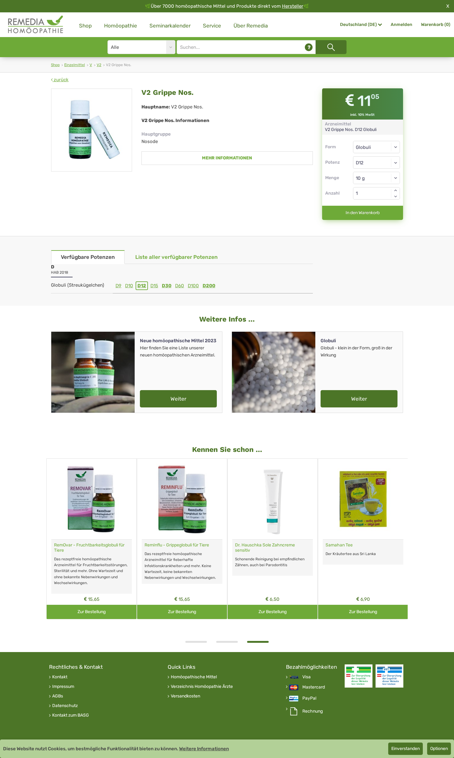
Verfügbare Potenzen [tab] (88, 257)
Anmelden (401, 24)
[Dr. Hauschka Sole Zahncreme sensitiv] (272, 499)
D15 (154, 285)
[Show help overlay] (309, 47)
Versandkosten (185, 696)
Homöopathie (120, 26)
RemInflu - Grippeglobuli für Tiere (177, 545)
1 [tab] (196, 642)
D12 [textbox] (360, 163)
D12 (141, 285)
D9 (118, 285)
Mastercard (313, 687)
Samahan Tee (339, 545)
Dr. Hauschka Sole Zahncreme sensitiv (265, 547)
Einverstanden (405, 748)
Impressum (63, 686)
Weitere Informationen (204, 749)
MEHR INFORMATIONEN (227, 158)
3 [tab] (258, 642)
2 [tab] (227, 642)
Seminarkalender (170, 26)
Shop (85, 26)
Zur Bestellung (92, 611)
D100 (193, 285)
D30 (166, 285)
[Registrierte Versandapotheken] (358, 676)
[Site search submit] (331, 47)
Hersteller (292, 6)
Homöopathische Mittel (194, 677)
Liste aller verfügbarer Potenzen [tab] (176, 257)
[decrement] (395, 196)
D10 (129, 285)
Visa (306, 677)
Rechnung (312, 711)
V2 (99, 65)
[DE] (35, 24)
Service (212, 26)
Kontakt (59, 677)
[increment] (395, 190)
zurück (61, 79)
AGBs (57, 696)
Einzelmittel (74, 65)
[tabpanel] (272, 538)
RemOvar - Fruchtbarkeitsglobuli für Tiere (89, 547)
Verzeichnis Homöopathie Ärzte (202, 686)
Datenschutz (65, 706)
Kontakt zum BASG (70, 715)
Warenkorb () (435, 24)
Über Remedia (250, 26)
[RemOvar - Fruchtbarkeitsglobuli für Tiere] (91, 499)
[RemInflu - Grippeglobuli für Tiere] (182, 499)
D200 (209, 285)
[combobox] (376, 162)
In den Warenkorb (363, 212)
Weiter (178, 399)
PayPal (309, 698)
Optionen (439, 748)
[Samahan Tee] (363, 499)
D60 (179, 285)
